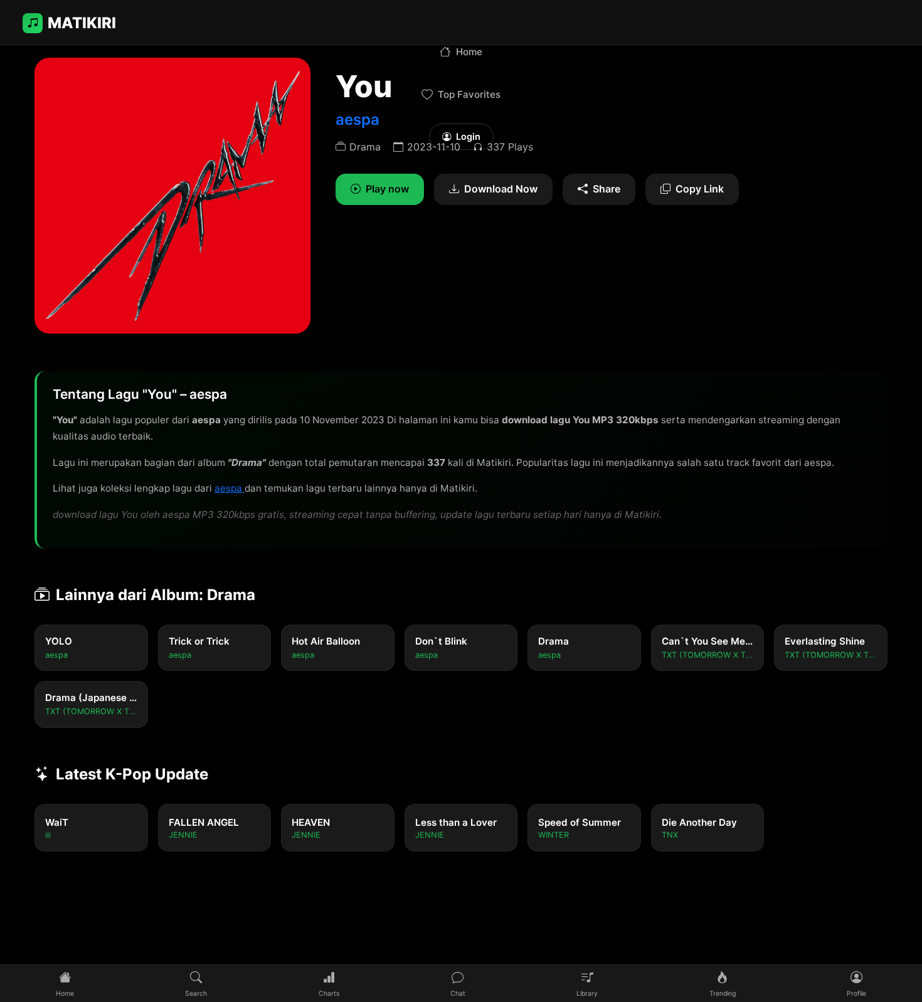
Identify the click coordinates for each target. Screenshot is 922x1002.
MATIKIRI (82, 23)
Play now (387, 188)
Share (606, 188)
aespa (230, 488)
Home (469, 52)
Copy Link (700, 188)
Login (468, 136)
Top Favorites (469, 94)
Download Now (501, 188)
